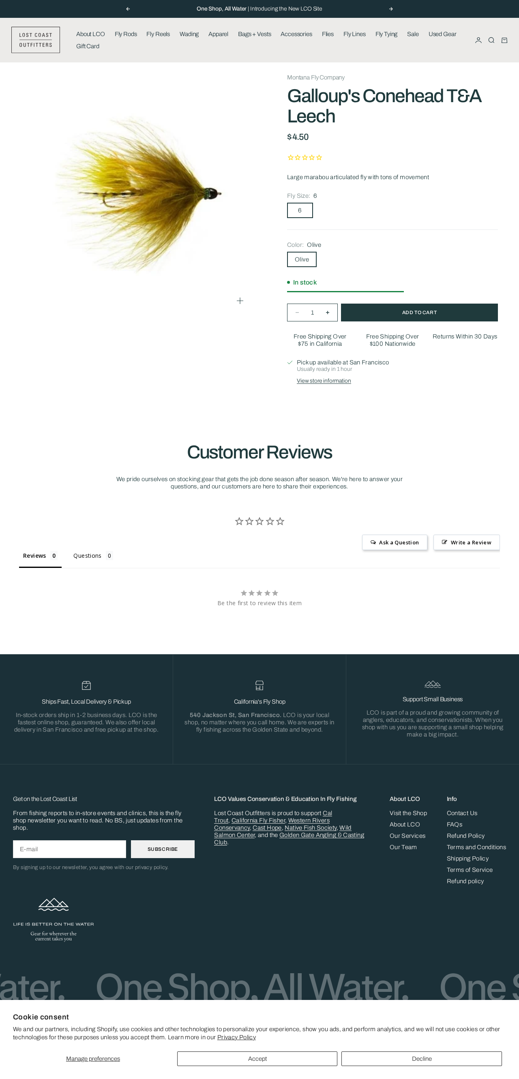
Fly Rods (126, 34)
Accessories (296, 34)
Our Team (403, 847)
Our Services (408, 836)
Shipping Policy (468, 858)
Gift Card (87, 46)
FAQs (455, 824)
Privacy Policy (236, 1037)
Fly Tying (386, 34)
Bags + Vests (254, 34)
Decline (422, 1058)
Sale (412, 34)
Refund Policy (466, 836)
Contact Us (462, 813)
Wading (189, 34)
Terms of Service (470, 870)
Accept (257, 1058)
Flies (328, 34)
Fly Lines (354, 34)
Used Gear (443, 34)
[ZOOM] (240, 301)
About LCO (90, 34)
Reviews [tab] (34, 555)
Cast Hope (267, 827)
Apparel (218, 34)
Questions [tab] (87, 555)
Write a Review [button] (471, 542)
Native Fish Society (310, 827)
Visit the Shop (408, 813)
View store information (324, 381)
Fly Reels (158, 34)
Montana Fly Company (316, 77)
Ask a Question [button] (399, 542)
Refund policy (465, 881)
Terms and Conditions (476, 847)
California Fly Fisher (258, 820)
